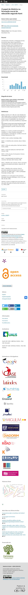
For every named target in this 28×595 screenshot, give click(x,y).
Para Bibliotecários (6, 322)
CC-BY (17, 237)
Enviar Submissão (7, 285)
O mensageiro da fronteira (8, 516)
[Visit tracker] (2, 504)
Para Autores (5, 320)
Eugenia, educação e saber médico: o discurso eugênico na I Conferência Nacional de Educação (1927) (14, 527)
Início (2, 4)
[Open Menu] (1, 1)
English (4, 294)
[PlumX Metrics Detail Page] (4, 261)
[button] (5, 305)
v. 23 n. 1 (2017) (14, 4)
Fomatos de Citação (6, 208)
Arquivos (7, 4)
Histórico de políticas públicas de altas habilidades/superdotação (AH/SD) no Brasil (12, 521)
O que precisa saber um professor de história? (13, 513)
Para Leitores (5, 318)
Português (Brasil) (6, 299)
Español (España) (6, 296)
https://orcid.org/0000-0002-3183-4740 (8, 21)
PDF (4, 189)
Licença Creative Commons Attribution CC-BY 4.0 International (14, 578)
